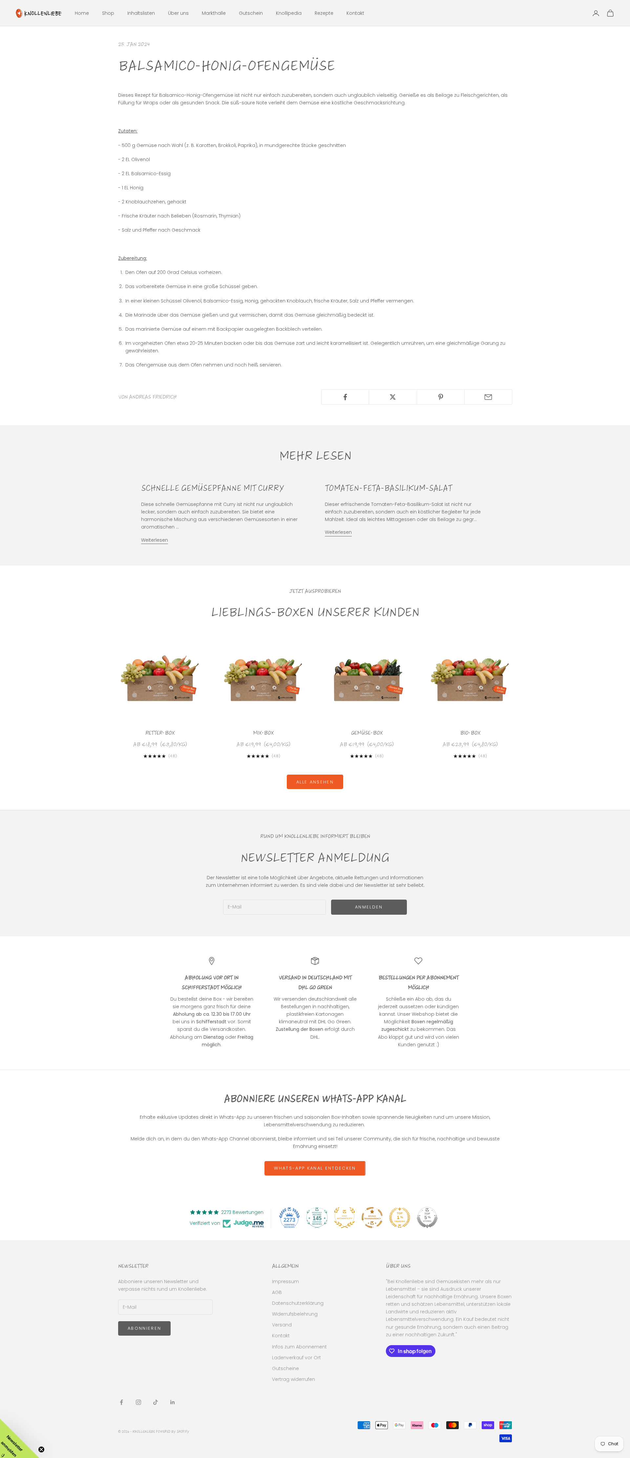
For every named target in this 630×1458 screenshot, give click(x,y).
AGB (277, 1292)
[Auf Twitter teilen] (392, 397)
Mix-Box (263, 733)
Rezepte (324, 13)
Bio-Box (470, 733)
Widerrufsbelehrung (295, 1314)
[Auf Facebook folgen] (121, 1402)
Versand (282, 1325)
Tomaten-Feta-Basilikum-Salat (388, 488)
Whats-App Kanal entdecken (315, 1168)
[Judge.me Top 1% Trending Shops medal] (399, 1217)
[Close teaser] (41, 1449)
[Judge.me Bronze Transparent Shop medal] (372, 1217)
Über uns (178, 13)
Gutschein (251, 13)
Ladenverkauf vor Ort (296, 1357)
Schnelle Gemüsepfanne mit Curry (212, 488)
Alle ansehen (315, 782)
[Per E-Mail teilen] (488, 397)
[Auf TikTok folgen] (155, 1402)
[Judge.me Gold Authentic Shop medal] (344, 1217)
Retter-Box (160, 733)
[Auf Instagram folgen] (138, 1402)
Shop (108, 13)
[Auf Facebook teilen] (345, 397)
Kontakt (355, 13)
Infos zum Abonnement (299, 1346)
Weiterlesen (154, 540)
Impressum (285, 1281)
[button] (19, 1438)
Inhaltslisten (141, 13)
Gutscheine (285, 1368)
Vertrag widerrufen (293, 1379)
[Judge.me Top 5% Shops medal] (427, 1217)
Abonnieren (144, 1328)
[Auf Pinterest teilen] (440, 397)
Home (82, 13)
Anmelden (369, 907)
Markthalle (214, 13)
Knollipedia (289, 13)
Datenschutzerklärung (298, 1303)
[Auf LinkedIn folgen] (172, 1402)
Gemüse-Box (367, 733)
